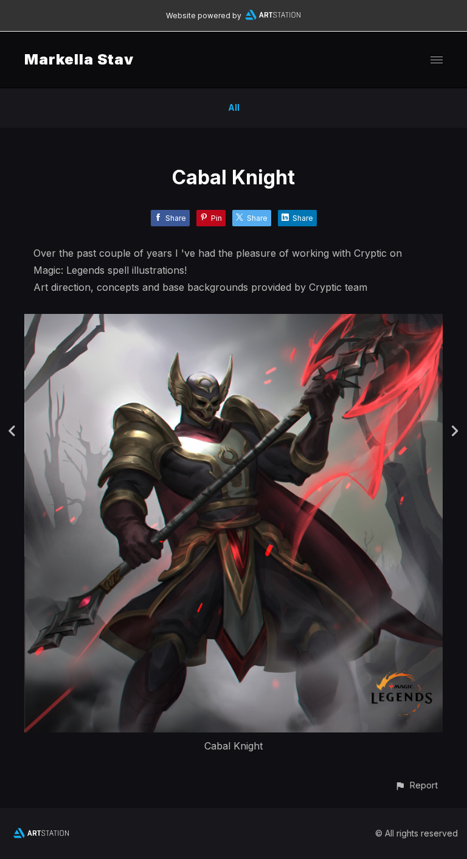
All (234, 107)
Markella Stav (79, 59)
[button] (416, 785)
